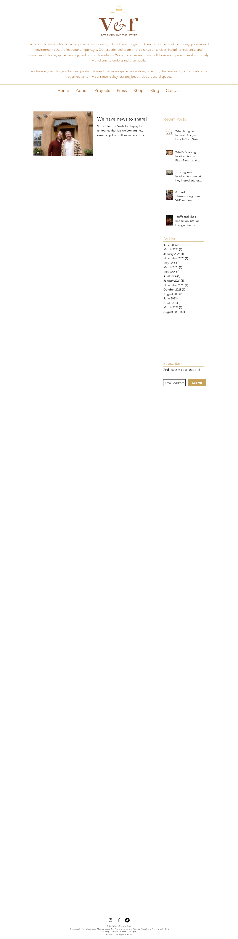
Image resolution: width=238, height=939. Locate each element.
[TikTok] (127, 920)
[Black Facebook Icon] (119, 920)
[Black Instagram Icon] (110, 920)
